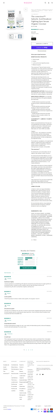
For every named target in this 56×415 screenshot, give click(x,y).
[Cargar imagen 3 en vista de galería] (20, 36)
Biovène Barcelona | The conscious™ (14, 405)
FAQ (12, 371)
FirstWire (9, 409)
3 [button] (28, 350)
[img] (7, 276)
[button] (45, 2)
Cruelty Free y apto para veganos (22, 375)
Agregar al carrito (42, 43)
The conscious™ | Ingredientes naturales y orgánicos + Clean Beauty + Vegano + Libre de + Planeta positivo (42, 10)
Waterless (22, 386)
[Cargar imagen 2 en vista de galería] (16, 36)
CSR (20, 399)
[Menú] (4, 2)
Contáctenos (14, 365)
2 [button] (26, 350)
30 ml (33, 38)
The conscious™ (34, 14)
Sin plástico (22, 388)
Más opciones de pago (42, 50)
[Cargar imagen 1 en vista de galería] (11, 36)
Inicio (32, 9)
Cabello (5, 369)
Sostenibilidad (23, 380)
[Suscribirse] (52, 365)
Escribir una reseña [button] (28, 267)
